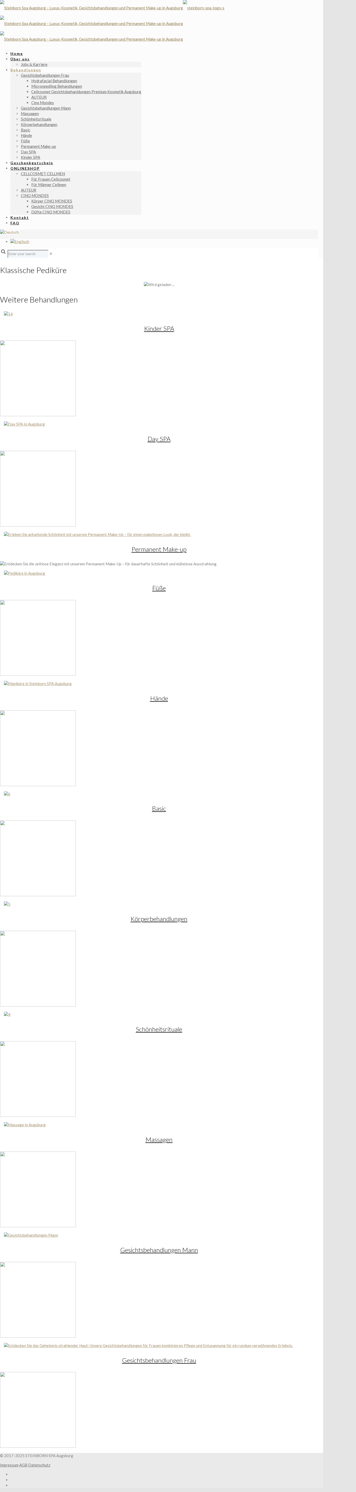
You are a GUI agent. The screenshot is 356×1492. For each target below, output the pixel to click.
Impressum (9, 1465)
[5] (7, 904)
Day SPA (159, 438)
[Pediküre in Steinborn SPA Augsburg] (24, 573)
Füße (159, 588)
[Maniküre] (38, 683)
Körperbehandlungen (159, 918)
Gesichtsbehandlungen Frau (159, 1360)
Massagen (159, 1139)
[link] (51, 253)
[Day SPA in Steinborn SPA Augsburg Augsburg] (24, 424)
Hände (159, 698)
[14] (8, 314)
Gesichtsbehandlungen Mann (159, 1250)
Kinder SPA (159, 328)
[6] (7, 794)
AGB (23, 1465)
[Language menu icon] (9, 232)
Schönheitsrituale (159, 1029)
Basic (159, 808)
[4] (7, 1014)
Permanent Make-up (159, 549)
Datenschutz (39, 1465)
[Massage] (25, 1124)
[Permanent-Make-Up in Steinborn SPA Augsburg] (97, 534)
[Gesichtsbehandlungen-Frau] (148, 1345)
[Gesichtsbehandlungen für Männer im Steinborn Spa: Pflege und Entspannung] (31, 1235)
